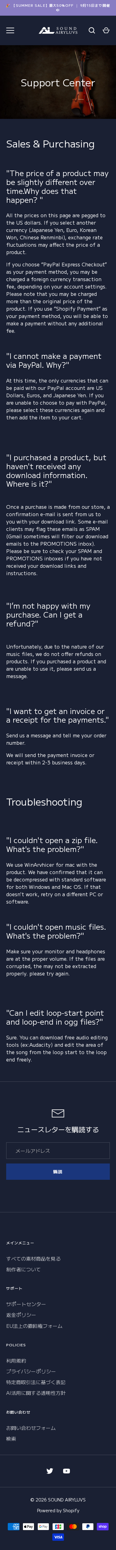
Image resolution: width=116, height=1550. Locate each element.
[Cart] (106, 30)
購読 (57, 1171)
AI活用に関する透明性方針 (36, 1392)
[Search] (92, 30)
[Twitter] (50, 1471)
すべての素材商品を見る (33, 1258)
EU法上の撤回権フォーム (34, 1325)
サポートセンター (26, 1304)
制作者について (23, 1269)
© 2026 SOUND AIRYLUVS (58, 1500)
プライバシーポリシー (31, 1371)
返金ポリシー (21, 1314)
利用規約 (16, 1360)
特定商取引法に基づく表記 (36, 1382)
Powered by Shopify (58, 1510)
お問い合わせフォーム (31, 1427)
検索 (11, 1438)
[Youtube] (66, 1471)
